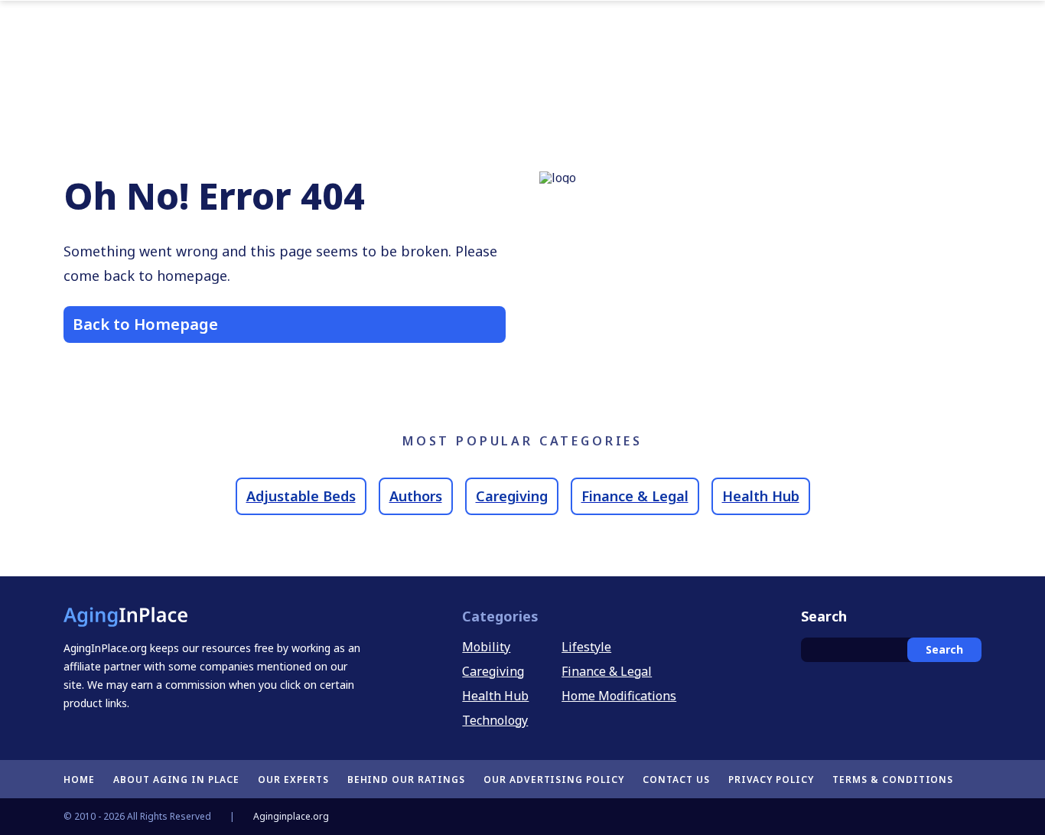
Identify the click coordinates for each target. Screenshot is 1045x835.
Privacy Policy (771, 779)
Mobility (486, 646)
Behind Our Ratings (406, 779)
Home (79, 779)
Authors (415, 496)
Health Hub (760, 496)
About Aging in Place (176, 779)
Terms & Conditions (892, 779)
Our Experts (293, 779)
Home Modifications (619, 695)
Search (944, 649)
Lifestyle (586, 646)
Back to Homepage (145, 324)
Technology (495, 720)
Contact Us (676, 779)
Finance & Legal (635, 496)
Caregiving (512, 496)
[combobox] (891, 650)
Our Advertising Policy (553, 779)
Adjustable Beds (301, 496)
